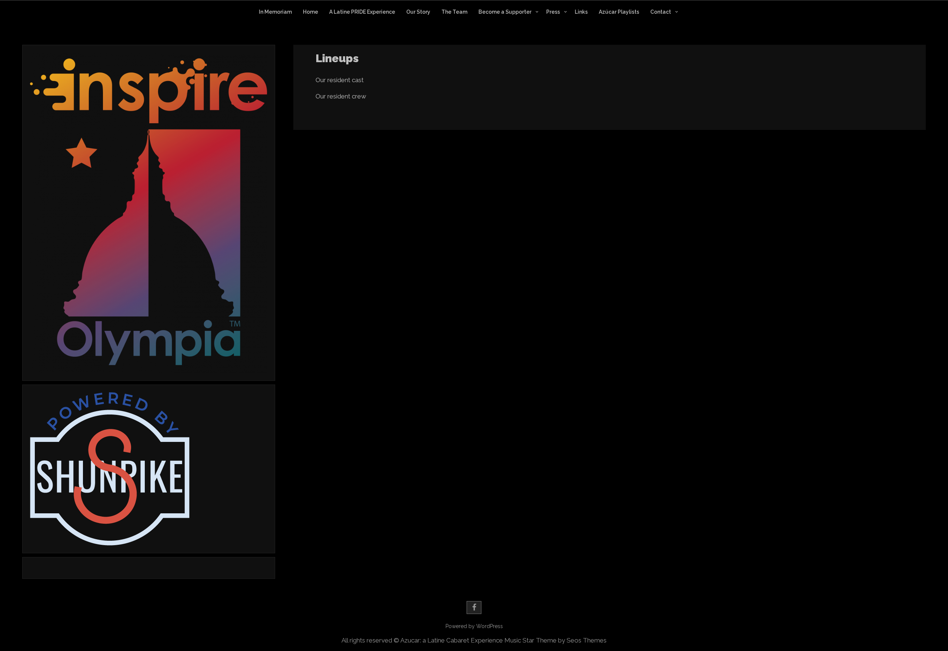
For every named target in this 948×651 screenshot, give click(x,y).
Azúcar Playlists (619, 12)
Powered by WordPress (474, 626)
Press (553, 12)
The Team (454, 12)
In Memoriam (275, 12)
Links (581, 12)
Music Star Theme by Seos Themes (555, 640)
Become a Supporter (504, 12)
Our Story (418, 12)
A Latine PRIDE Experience (362, 12)
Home (310, 12)
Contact (660, 12)
